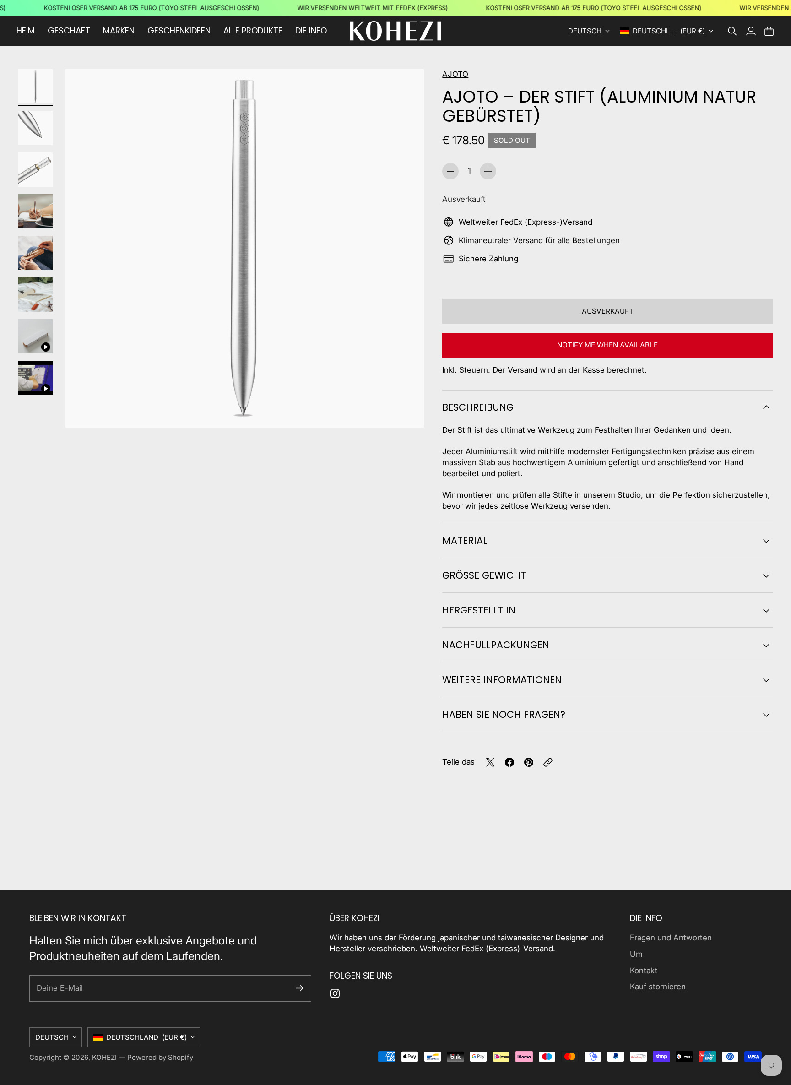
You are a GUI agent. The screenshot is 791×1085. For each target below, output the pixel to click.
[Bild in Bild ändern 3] (35, 169)
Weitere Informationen (502, 679)
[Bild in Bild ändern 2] (35, 128)
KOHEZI (104, 1057)
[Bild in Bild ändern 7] (35, 336)
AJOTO (455, 74)
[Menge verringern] (450, 171)
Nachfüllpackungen (495, 644)
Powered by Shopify (160, 1057)
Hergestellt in (478, 610)
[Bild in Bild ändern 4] (35, 211)
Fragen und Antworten (671, 937)
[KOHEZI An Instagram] (335, 993)
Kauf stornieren (658, 986)
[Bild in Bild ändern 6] (35, 294)
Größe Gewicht (484, 575)
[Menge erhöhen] (488, 171)
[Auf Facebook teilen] (509, 762)
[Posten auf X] (490, 762)
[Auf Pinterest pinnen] (528, 762)
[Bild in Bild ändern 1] (35, 86)
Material (465, 540)
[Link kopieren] (548, 762)
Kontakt (643, 970)
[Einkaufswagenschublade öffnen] (769, 31)
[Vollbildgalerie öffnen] (406, 410)
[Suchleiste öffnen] (732, 31)
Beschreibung (478, 407)
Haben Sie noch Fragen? (503, 714)
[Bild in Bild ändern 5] (35, 253)
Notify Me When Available (607, 345)
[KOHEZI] (395, 31)
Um (636, 954)
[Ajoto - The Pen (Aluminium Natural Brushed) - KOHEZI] (244, 248)
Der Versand (515, 369)
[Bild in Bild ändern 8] (35, 378)
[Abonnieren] (299, 988)
